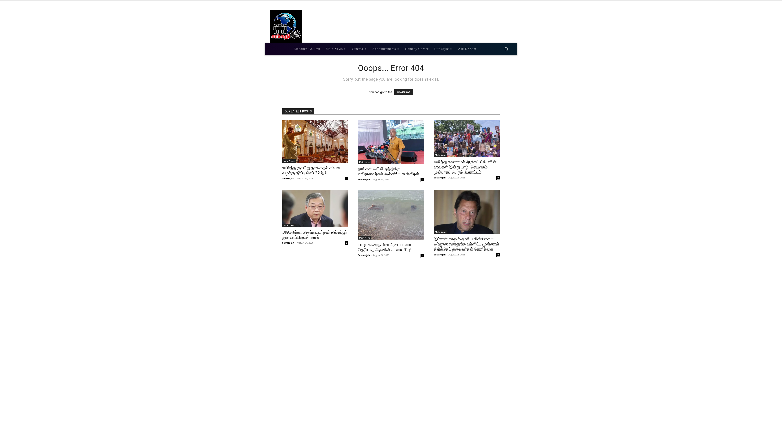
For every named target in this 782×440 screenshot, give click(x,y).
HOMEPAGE (403, 92)
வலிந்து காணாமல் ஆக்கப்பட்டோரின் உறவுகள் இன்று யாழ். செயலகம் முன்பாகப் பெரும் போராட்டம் (465, 167)
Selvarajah (288, 178)
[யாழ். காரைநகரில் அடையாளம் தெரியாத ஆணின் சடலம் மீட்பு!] (391, 215)
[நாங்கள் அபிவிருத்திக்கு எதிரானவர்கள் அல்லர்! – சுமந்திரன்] (391, 142)
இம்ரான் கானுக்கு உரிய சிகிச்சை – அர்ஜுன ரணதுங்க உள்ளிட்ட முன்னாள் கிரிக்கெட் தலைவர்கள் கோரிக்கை (466, 244)
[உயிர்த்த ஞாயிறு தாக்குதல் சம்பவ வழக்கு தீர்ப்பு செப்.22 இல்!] (315, 141)
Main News (288, 161)
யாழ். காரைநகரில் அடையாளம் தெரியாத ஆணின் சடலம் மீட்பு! (384, 247)
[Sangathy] (310, 26)
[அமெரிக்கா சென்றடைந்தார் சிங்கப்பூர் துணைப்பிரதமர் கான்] (315, 208)
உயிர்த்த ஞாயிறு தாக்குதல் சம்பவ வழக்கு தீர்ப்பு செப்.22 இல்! (311, 170)
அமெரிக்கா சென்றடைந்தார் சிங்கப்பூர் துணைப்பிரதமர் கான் (314, 235)
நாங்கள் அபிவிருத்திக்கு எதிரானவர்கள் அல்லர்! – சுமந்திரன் (388, 171)
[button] (506, 49)
